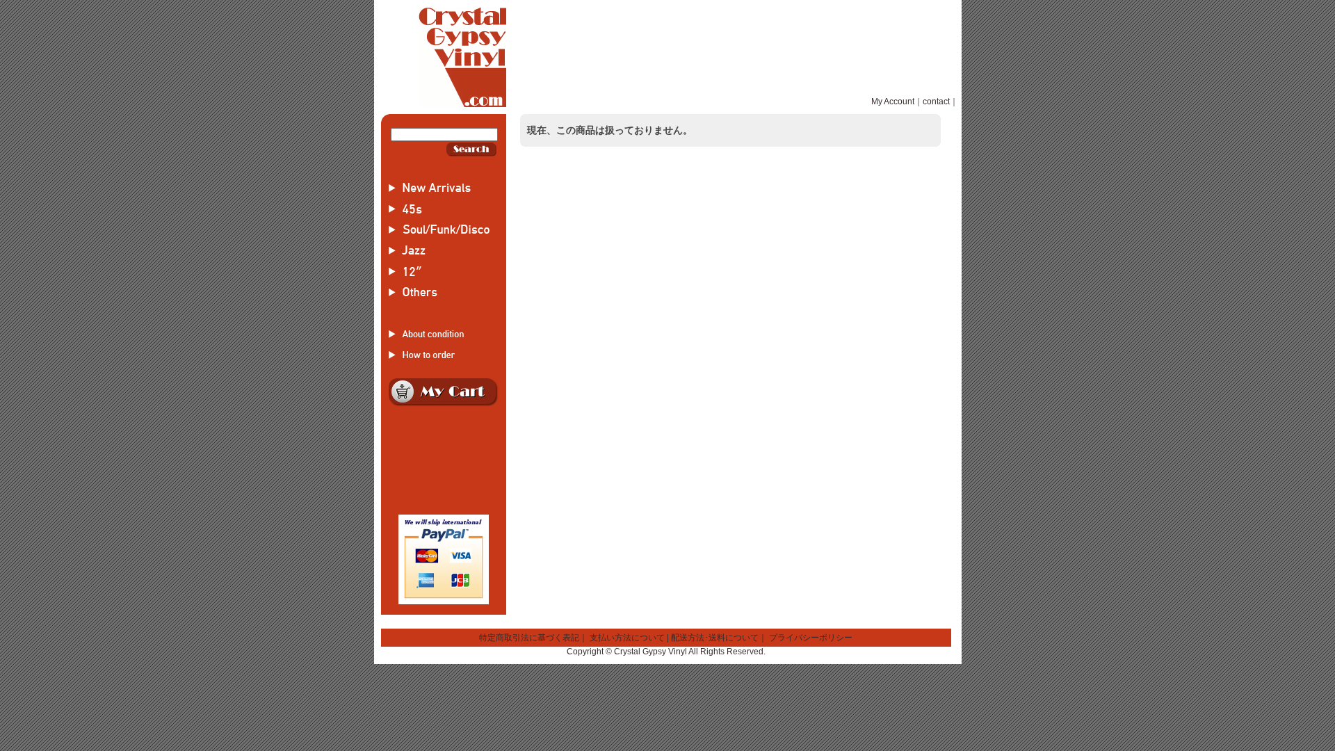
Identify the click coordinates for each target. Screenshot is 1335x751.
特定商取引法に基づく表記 (529, 638)
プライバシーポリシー (810, 638)
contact (936, 101)
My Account (892, 101)
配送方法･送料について (715, 638)
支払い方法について (627, 638)
